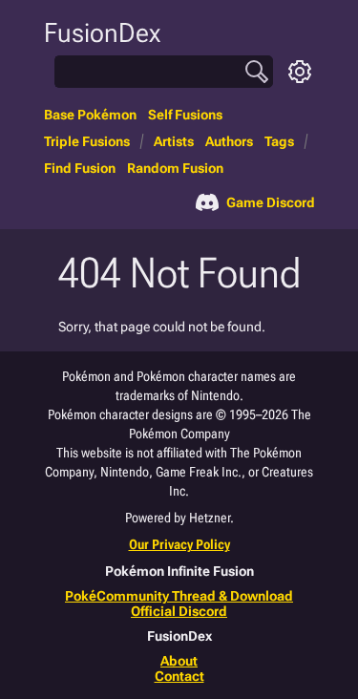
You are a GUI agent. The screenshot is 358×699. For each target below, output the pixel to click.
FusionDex (102, 33)
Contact (179, 676)
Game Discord (270, 202)
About (179, 660)
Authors (229, 141)
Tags (279, 141)
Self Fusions (185, 114)
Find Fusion (80, 168)
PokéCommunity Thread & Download (179, 596)
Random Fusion (175, 168)
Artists (174, 141)
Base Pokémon (90, 114)
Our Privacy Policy (179, 544)
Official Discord (179, 611)
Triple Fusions (87, 141)
